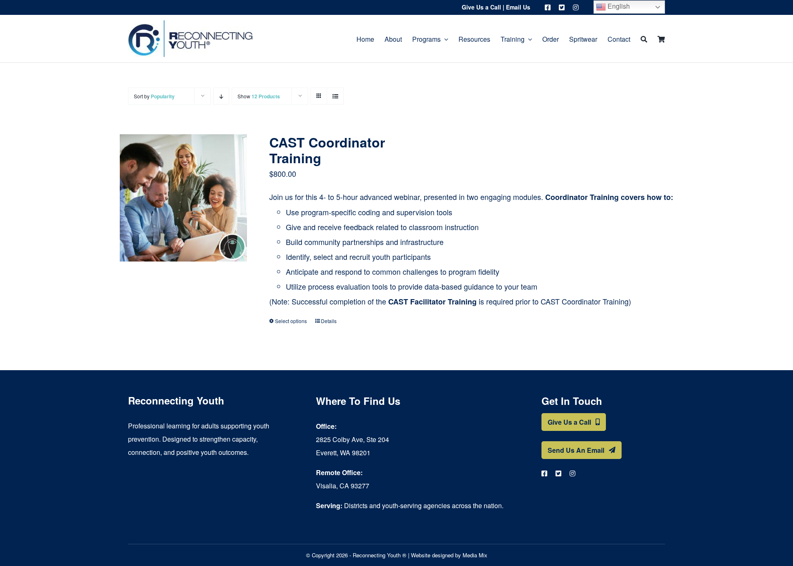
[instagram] (576, 7)
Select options (291, 320)
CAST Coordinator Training (327, 150)
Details (329, 320)
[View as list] (335, 96)
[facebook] (548, 7)
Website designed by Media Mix (449, 555)
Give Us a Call (481, 7)
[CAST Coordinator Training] (183, 198)
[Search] (644, 38)
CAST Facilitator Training (432, 301)
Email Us (518, 7)
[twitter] (562, 7)
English (618, 6)
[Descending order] (221, 96)
